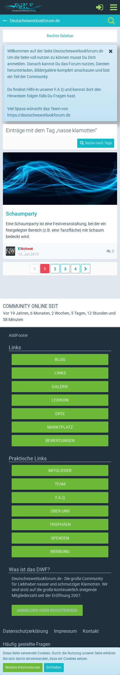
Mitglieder (60, 470)
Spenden (60, 538)
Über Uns (60, 511)
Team (60, 484)
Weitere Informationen (22, 667)
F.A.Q (60, 497)
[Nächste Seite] (85, 268)
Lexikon (60, 400)
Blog (60, 359)
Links (60, 373)
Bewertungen (60, 440)
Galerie (60, 386)
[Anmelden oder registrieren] (99, 7)
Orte (60, 413)
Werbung (60, 551)
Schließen (53, 667)
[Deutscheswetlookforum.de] (23, 7)
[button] (113, 7)
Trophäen (60, 524)
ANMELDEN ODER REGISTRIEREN (47, 610)
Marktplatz (60, 427)
